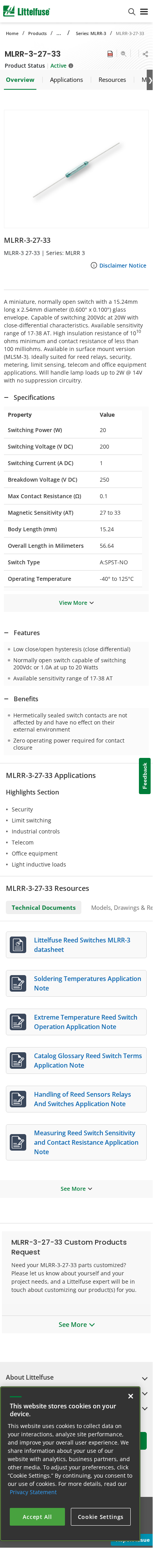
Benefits (26, 699)
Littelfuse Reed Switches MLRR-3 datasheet (82, 945)
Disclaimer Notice (122, 265)
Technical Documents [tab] (44, 907)
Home (12, 33)
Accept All (37, 1517)
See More (73, 1188)
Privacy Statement (33, 1492)
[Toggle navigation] (144, 11)
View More (73, 602)
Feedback (145, 776)
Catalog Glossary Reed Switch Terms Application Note (88, 1060)
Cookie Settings (101, 1517)
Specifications (34, 397)
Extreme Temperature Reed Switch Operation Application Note (85, 1022)
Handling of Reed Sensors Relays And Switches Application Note (82, 1099)
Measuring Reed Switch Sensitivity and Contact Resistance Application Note (86, 1142)
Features (27, 632)
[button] (76, 169)
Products (37, 33)
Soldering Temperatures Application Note (87, 983)
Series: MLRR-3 (91, 33)
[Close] (130, 1396)
